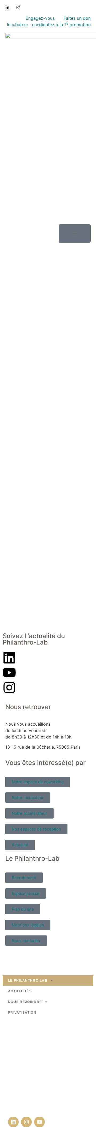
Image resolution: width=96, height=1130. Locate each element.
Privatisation (22, 1012)
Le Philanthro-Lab (27, 980)
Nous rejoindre (25, 1002)
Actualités (20, 991)
